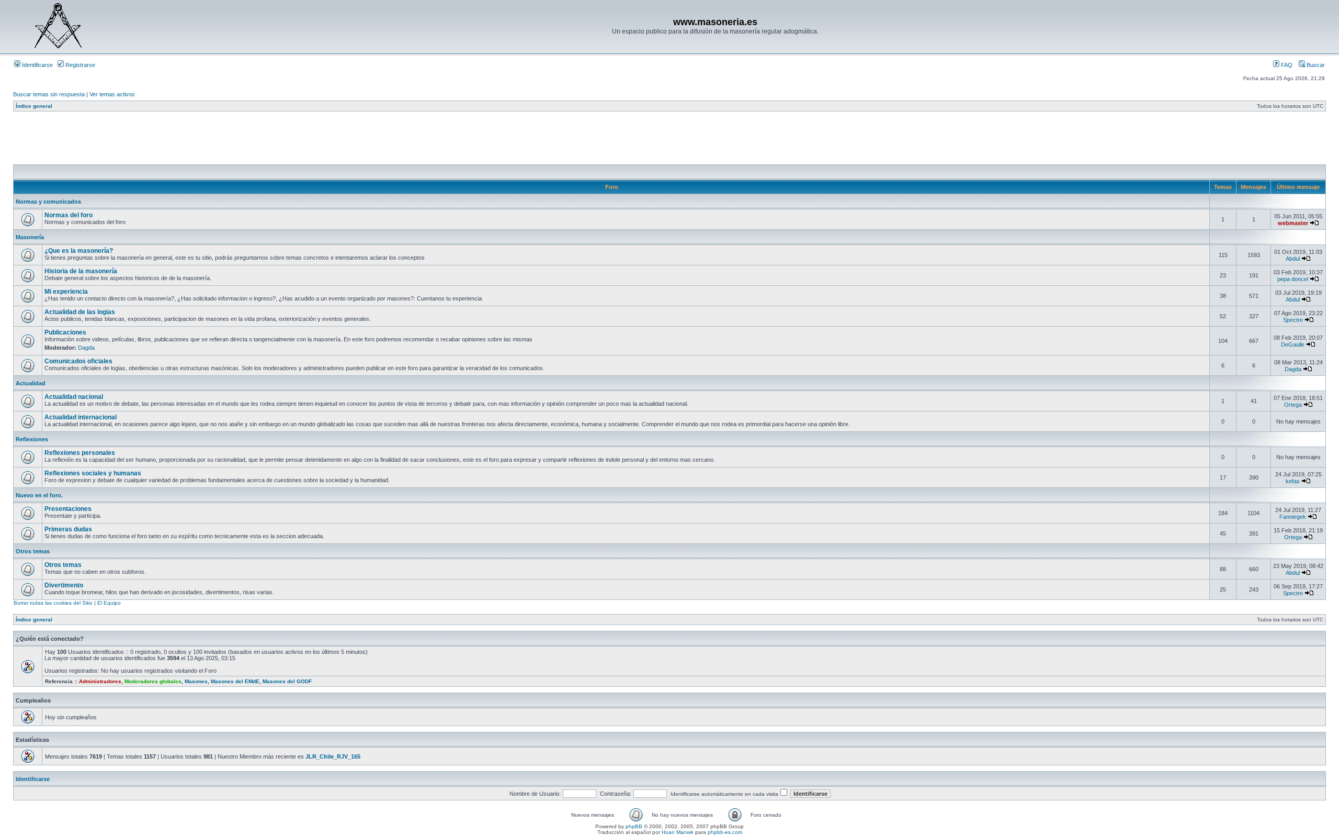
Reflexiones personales (79, 453)
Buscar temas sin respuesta (49, 94)
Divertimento (63, 585)
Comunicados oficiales (78, 361)
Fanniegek (1292, 517)
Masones (196, 681)
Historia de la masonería (80, 271)
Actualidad (31, 383)
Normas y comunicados (48, 201)
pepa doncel (1292, 279)
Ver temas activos (112, 94)
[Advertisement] (203, 140)
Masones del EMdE (235, 681)
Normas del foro (68, 215)
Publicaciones (65, 332)
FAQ (1285, 65)
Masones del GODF (287, 681)
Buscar (1315, 65)
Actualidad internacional (80, 417)
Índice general (34, 106)
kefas (1293, 481)
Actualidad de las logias (79, 312)
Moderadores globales (152, 681)
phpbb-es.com (725, 832)
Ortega (1293, 405)
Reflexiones (32, 439)
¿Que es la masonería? (78, 250)
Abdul (1293, 258)
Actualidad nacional (73, 396)
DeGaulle (1292, 344)
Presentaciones (68, 509)
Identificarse (36, 65)
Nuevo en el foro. (39, 495)
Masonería (30, 237)
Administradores (100, 681)
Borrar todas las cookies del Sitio (53, 603)
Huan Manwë (678, 832)
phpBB (634, 826)
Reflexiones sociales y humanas (92, 473)
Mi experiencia (66, 291)
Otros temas (33, 551)
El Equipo (109, 603)
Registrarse (79, 65)
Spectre (1293, 320)
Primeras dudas (68, 529)
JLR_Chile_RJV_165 (332, 756)
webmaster (1293, 223)
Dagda (86, 347)
